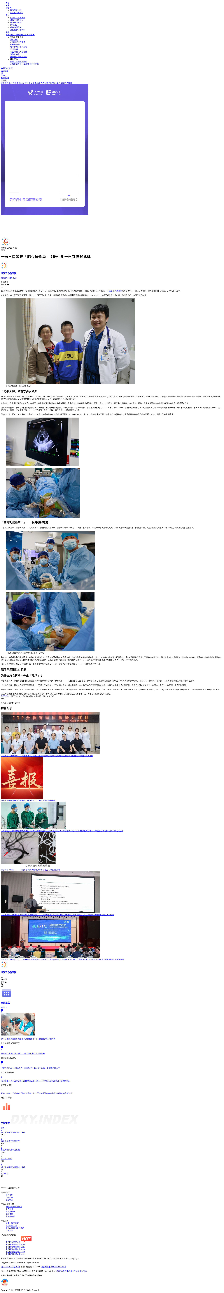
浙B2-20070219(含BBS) (10, 1267)
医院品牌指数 (15, 10)
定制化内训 (10, 1216)
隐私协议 (9, 1200)
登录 (3, 78)
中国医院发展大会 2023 (15, 1244)
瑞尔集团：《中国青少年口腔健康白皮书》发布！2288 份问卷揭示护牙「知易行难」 (35, 1081)
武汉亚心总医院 (115, 291)
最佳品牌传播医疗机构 (15, 1228)
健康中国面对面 (16, 20)
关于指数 (4, 71)
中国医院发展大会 (17, 18)
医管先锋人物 (15, 22)
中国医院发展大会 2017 (15, 1254)
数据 (8, 8)
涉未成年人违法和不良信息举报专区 (72, 1271)
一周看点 (5, 1002)
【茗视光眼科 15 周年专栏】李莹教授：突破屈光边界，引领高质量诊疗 (30, 1068)
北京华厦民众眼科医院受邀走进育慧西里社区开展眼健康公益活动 (28, 1039)
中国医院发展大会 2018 (15, 1252)
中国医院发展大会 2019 (15, 1249)
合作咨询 (9, 1197)
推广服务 (9, 1209)
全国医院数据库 (16, 13)
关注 (7, 5)
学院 (7, 32)
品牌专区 (9, 1230)
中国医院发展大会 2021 (15, 1247)
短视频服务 (10, 1212)
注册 (7, 78)
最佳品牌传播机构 (17, 30)
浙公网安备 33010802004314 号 (53, 1267)
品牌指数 (5, 1123)
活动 (7, 15)
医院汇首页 (8, 68)
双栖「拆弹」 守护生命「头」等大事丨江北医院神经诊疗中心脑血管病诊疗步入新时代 (36, 1093)
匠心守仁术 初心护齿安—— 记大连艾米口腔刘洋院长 (23, 1054)
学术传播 (9, 1214)
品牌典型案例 (15, 27)
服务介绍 (9, 1195)
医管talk (13, 25)
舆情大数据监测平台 (14, 1207)
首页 (7, 3)
